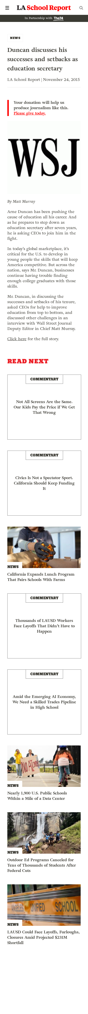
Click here (16, 339)
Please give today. (30, 113)
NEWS (15, 38)
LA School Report (44, 8)
